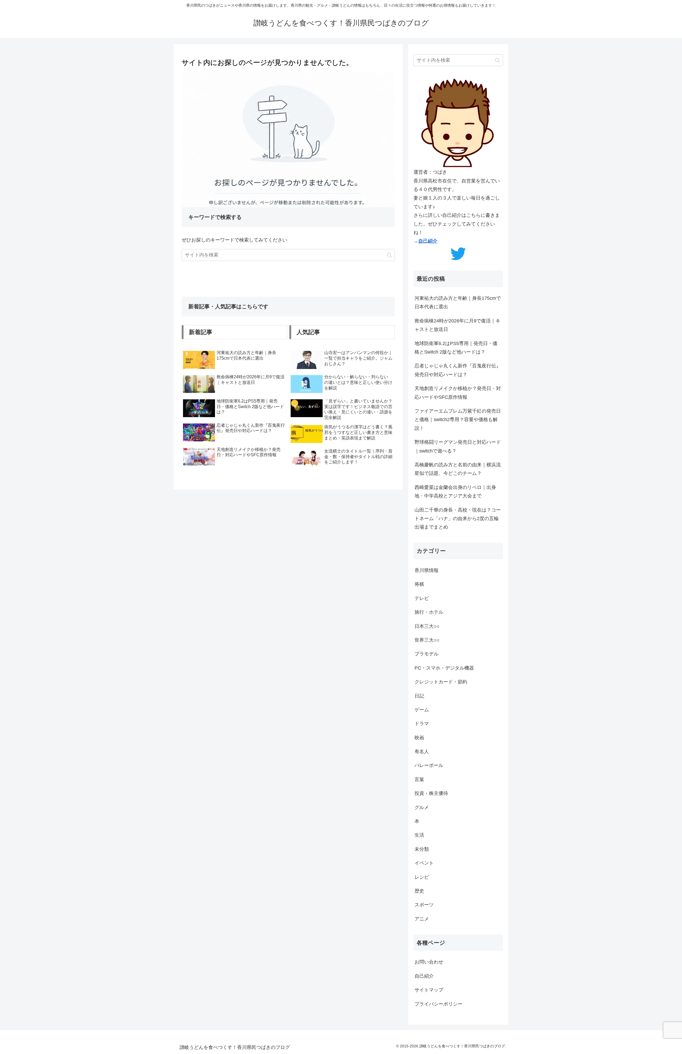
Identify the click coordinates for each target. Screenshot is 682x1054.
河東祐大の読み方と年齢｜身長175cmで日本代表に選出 (458, 302)
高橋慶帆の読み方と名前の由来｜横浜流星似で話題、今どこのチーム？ (458, 469)
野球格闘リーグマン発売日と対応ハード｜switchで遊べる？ (458, 446)
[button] (389, 255)
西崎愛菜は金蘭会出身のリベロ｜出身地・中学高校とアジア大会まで (455, 492)
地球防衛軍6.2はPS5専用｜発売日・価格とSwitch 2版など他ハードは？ (456, 348)
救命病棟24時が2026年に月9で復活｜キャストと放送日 (457, 325)
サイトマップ (429, 990)
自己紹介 (427, 241)
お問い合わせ (429, 962)
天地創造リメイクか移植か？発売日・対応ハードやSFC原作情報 (458, 393)
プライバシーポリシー (438, 1004)
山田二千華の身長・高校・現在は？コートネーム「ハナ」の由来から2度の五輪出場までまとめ (458, 518)
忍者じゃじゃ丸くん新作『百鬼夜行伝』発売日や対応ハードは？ (458, 370)
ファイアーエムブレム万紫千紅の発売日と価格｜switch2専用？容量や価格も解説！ (458, 419)
